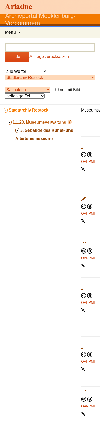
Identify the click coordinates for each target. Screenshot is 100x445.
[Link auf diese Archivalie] (83, 169)
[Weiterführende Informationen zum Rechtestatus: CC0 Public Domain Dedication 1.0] (86, 154)
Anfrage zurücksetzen (49, 56)
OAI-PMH (88, 161)
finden (17, 56)
